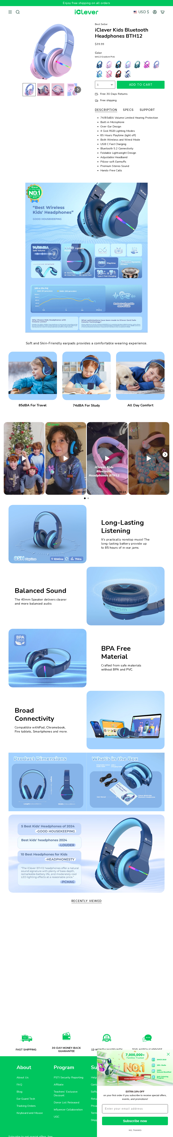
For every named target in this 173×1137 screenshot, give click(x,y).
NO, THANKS (135, 1130)
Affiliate (59, 1084)
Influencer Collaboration (68, 1109)
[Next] (165, 454)
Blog (19, 1092)
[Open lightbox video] (24, 458)
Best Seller (101, 24)
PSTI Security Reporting (68, 1077)
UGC (56, 1117)
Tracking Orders (26, 1106)
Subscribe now (135, 1121)
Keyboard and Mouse (30, 1113)
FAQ (19, 1084)
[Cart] (162, 12)
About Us (23, 1077)
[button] (29, 89)
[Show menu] (10, 12)
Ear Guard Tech (26, 1099)
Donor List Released (66, 1102)
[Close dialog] (168, 1054)
